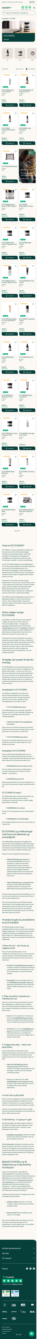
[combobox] (18, 13)
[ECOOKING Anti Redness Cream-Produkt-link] (9, 395)
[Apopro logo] (7, 7)
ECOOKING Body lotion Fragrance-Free (19, 766)
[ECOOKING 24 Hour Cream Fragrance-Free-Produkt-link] (9, 280)
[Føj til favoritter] (16, 75)
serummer (5, 626)
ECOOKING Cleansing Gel (24, 965)
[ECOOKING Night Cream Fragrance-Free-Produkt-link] (9, 242)
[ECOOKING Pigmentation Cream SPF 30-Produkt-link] (27, 204)
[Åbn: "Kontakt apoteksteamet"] (18, 1248)
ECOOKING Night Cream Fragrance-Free (20, 1081)
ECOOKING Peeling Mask (15, 1135)
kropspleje (23, 628)
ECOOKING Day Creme (19, 707)
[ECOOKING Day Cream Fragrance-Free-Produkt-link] (9, 433)
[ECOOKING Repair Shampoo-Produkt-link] (9, 471)
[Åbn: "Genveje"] (18, 1253)
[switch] (27, 69)
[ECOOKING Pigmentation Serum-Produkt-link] (9, 128)
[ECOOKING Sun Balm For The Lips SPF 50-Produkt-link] (9, 319)
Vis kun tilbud (32, 69)
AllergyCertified (21, 859)
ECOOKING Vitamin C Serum (24, 1018)
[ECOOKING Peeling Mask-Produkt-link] (9, 509)
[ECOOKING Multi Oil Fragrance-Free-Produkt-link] (27, 90)
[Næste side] (24, 531)
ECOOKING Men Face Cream (16, 808)
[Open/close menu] (34, 8)
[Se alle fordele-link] (27, 166)
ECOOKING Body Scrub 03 (15, 779)
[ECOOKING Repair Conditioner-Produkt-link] (27, 395)
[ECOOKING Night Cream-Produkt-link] (27, 242)
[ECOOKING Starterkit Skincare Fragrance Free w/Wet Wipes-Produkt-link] (27, 509)
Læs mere (6, 39)
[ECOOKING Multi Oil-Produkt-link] (27, 357)
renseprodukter (7, 628)
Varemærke (5, 18)
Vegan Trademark (24, 882)
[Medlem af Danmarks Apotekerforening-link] (32, 2)
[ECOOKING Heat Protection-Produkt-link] (27, 128)
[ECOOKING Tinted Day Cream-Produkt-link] (27, 319)
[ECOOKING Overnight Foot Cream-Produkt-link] (27, 433)
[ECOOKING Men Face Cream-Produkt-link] (27, 280)
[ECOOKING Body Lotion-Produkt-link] (9, 357)
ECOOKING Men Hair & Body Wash (18, 819)
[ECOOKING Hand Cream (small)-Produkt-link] (9, 90)
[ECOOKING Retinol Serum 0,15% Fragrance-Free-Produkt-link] (9, 204)
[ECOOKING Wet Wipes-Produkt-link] (9, 166)
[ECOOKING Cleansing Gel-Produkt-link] (27, 471)
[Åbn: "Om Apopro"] (18, 1258)
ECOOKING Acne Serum (20, 737)
